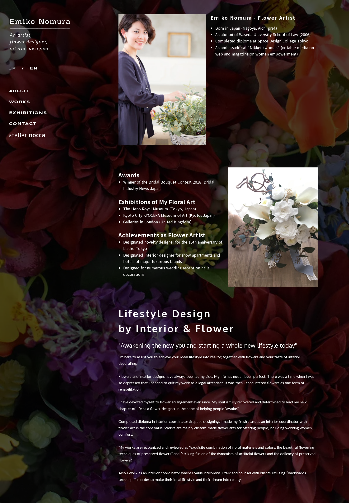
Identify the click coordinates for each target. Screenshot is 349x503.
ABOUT (19, 91)
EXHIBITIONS (28, 113)
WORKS (19, 102)
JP (12, 68)
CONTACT (23, 124)
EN (34, 68)
